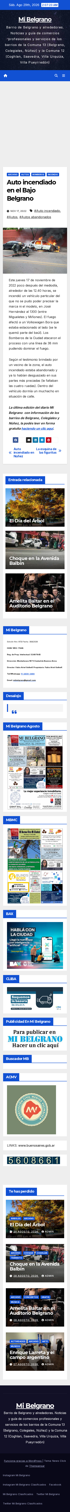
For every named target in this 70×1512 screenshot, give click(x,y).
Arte (45, 1341)
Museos (15, 1346)
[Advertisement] (35, 118)
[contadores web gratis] (33, 1160)
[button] (56, 76)
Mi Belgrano (34, 19)
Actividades (18, 1341)
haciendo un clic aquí (37, 428)
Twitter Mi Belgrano (48, 1494)
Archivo (13, 174)
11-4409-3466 (28, 674)
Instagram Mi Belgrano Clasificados (24, 1484)
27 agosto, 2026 (26, 1364)
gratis (45, 1297)
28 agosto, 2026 (26, 1275)
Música (15, 1302)
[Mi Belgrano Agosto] (35, 772)
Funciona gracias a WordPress (23, 1460)
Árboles (15, 1218)
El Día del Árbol (26, 521)
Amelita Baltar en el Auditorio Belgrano (31, 603)
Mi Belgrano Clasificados (18, 1494)
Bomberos (38, 174)
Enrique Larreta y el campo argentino (32, 1355)
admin (49, 1231)
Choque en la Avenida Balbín (34, 560)
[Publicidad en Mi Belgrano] (35, 1039)
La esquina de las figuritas (46, 450)
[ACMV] (31, 1109)
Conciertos (31, 1297)
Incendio (53, 174)
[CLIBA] (35, 999)
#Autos (12, 217)
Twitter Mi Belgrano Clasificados (22, 1503)
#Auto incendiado (47, 211)
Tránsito (16, 1258)
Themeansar (37, 1465)
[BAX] (35, 945)
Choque (28, 1253)
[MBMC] (35, 866)
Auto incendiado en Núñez (24, 452)
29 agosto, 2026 (26, 1231)
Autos (25, 174)
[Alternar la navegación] (63, 76)
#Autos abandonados (35, 217)
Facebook (55, 1484)
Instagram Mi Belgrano (16, 1475)
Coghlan (42, 1253)
